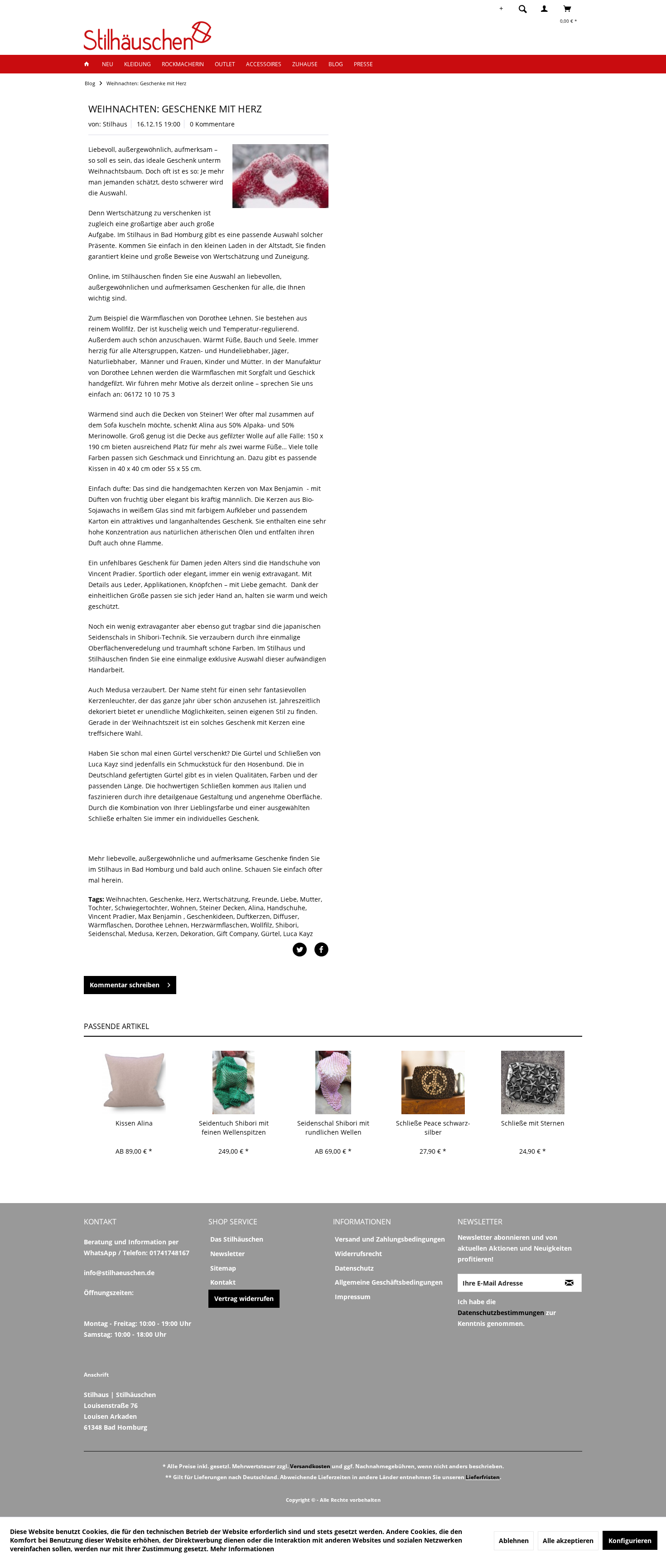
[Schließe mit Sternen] (532, 1082)
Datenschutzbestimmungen (501, 1312)
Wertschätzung (226, 899)
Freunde (264, 899)
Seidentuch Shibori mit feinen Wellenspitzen (234, 1127)
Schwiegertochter (141, 907)
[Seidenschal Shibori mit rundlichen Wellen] (333, 1082)
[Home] (89, 64)
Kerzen (166, 933)
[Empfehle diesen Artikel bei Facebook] (321, 949)
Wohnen (183, 907)
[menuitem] (525, 8)
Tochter (99, 907)
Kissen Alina (134, 1123)
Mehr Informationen (242, 1548)
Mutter (310, 899)
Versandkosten (310, 1466)
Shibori (286, 925)
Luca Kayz (298, 933)
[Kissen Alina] (134, 1082)
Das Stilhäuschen (236, 1239)
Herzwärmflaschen (219, 925)
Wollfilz (261, 925)
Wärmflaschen (110, 925)
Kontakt (223, 1282)
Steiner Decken (222, 907)
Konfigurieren (630, 1540)
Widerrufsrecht (358, 1253)
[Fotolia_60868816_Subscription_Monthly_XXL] (280, 176)
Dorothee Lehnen (161, 925)
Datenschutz (354, 1268)
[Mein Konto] (546, 8)
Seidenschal (106, 933)
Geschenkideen (210, 916)
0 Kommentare (212, 124)
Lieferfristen (483, 1477)
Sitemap (223, 1268)
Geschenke (166, 899)
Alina (256, 907)
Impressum (353, 1296)
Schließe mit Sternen (533, 1123)
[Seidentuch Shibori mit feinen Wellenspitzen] (233, 1082)
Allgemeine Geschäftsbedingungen (389, 1282)
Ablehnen (514, 1540)
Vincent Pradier (111, 916)
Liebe (288, 899)
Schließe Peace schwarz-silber (433, 1127)
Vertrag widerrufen (244, 1298)
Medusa (140, 933)
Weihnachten (126, 899)
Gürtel (270, 933)
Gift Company (237, 933)
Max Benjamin (160, 916)
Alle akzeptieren (568, 1540)
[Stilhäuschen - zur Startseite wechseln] (147, 35)
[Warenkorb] (570, 8)
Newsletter (227, 1253)
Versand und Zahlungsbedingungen (390, 1239)
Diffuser (285, 916)
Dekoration (196, 933)
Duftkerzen (253, 916)
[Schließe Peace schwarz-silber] (433, 1082)
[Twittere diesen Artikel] (303, 949)
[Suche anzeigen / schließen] (522, 8)
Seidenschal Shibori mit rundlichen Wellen (333, 1127)
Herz (193, 899)
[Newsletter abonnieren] (569, 1283)
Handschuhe (286, 907)
